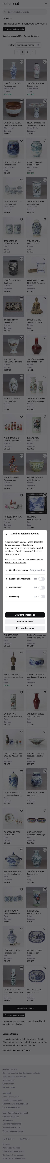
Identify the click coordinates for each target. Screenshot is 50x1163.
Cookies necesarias (18, 570)
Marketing (14, 596)
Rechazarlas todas (25, 628)
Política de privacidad (15, 562)
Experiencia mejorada (19, 578)
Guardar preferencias (25, 615)
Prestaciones (15, 587)
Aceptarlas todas (25, 621)
